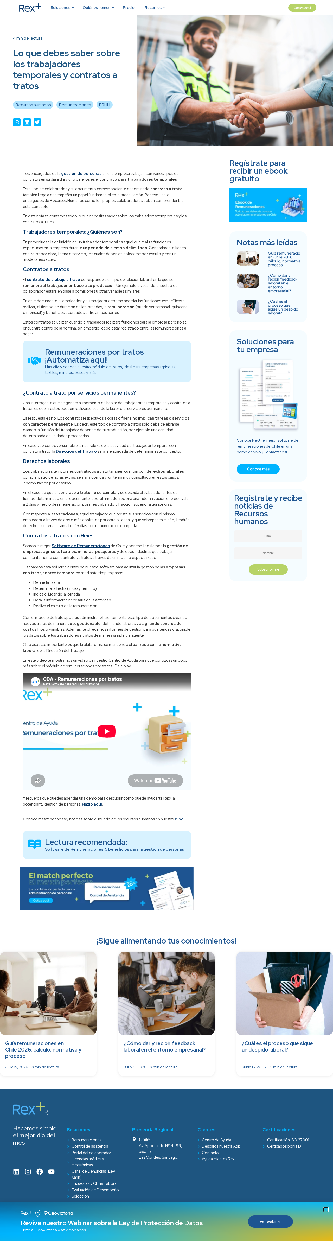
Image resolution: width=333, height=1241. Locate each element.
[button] (326, 1210)
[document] (166, 620)
